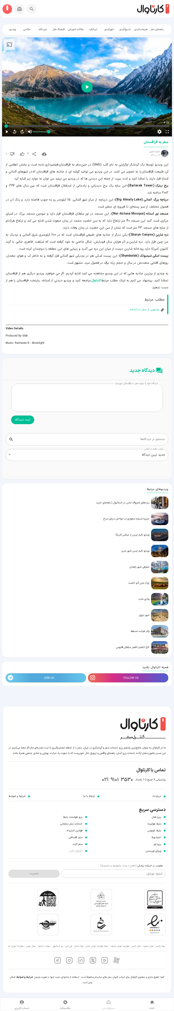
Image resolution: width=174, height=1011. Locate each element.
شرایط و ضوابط (24, 977)
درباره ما (157, 796)
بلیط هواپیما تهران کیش (97, 946)
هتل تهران (30, 946)
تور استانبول (58, 946)
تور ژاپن (68, 946)
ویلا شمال (78, 946)
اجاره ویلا (156, 837)
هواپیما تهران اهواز (15, 946)
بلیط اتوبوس (154, 831)
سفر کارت (77, 844)
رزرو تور (157, 844)
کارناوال (96, 280)
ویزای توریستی (153, 851)
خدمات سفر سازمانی (71, 824)
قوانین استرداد (74, 831)
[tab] (157, 29)
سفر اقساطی (75, 837)
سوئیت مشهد (44, 946)
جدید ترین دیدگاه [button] (153, 454)
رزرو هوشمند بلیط (72, 817)
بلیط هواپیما (154, 824)
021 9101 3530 (117, 780)
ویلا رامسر (160, 946)
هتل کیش (136, 946)
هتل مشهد (148, 946)
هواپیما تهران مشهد (119, 946)
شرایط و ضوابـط (16, 796)
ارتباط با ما (89, 796)
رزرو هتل (156, 817)
